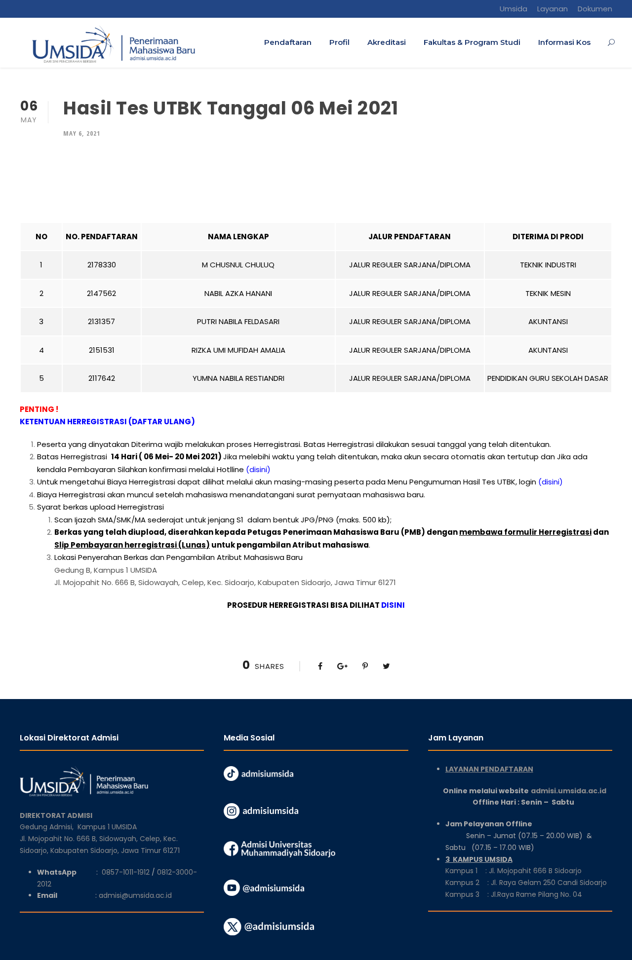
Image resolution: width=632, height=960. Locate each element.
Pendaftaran (288, 42)
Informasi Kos (564, 42)
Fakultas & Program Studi (472, 42)
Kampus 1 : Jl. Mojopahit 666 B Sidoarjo (513, 871)
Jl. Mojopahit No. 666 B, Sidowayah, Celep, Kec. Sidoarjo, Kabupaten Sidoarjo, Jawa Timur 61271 (225, 582)
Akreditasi (386, 42)
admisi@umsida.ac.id (135, 895)
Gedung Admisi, (49, 827)
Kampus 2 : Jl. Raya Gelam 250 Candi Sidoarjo (526, 882)
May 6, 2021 (81, 133)
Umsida (513, 8)
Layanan (552, 8)
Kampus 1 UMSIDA (107, 827)
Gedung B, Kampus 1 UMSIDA (105, 570)
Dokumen (595, 8)
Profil (339, 42)
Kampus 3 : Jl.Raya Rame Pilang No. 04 (513, 894)
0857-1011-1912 (126, 872)
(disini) (258, 469)
